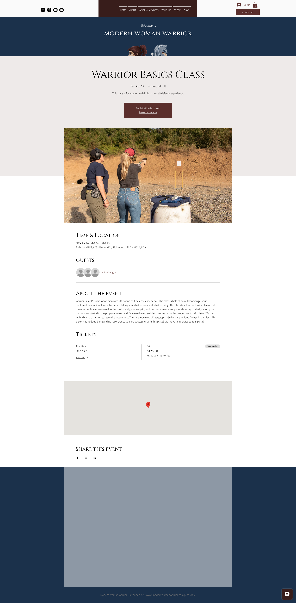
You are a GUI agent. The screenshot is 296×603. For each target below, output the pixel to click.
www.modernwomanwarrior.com (165, 595)
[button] (255, 5)
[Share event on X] (86, 458)
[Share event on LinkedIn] (94, 458)
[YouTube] (55, 10)
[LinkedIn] (61, 10)
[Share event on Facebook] (77, 458)
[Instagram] (43, 10)
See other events (148, 112)
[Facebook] (49, 10)
